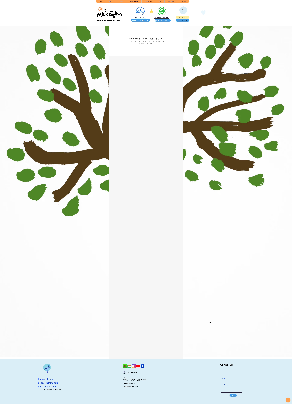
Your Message (224, 384)
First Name (224, 371)
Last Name (235, 371)
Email (222, 378)
